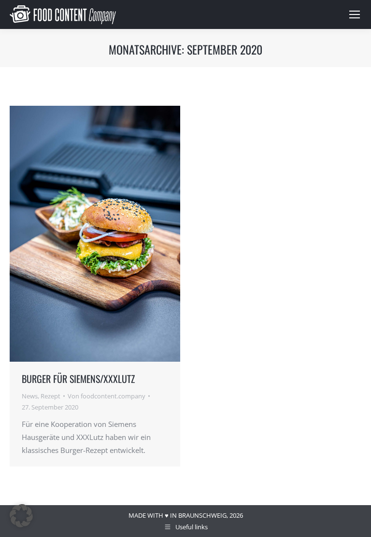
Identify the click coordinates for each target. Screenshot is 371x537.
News (30, 396)
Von (106, 396)
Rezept (50, 396)
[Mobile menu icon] (354, 14)
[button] (21, 516)
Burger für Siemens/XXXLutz (78, 378)
